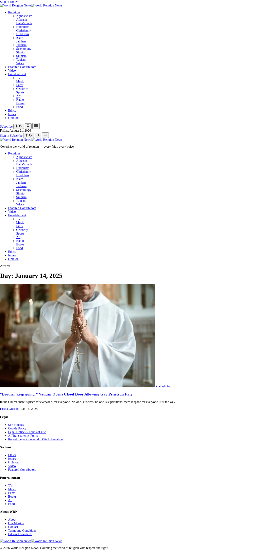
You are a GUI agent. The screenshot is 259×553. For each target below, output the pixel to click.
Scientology (23, 48)
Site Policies (16, 424)
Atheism (21, 19)
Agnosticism (24, 16)
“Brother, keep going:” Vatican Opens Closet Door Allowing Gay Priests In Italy (66, 394)
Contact (13, 527)
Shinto (20, 52)
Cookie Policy (17, 428)
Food (19, 107)
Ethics (12, 110)
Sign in (4, 135)
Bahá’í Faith (24, 23)
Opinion (13, 117)
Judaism (21, 45)
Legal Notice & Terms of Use (27, 432)
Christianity (23, 30)
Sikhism (21, 56)
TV (18, 77)
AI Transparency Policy (23, 435)
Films (19, 85)
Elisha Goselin (9, 408)
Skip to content (9, 1)
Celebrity (22, 88)
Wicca (20, 63)
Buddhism (22, 27)
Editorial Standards (20, 534)
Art (18, 96)
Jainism (21, 41)
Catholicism (163, 386)
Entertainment (17, 74)
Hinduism (22, 34)
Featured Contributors (22, 67)
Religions (14, 12)
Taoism (20, 59)
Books (20, 103)
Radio (20, 99)
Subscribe (6, 126)
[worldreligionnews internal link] (31, 5)
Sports (20, 92)
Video (12, 70)
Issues (12, 114)
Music (20, 81)
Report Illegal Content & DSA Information (35, 439)
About (12, 519)
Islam (19, 37)
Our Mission (16, 523)
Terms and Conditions (22, 530)
